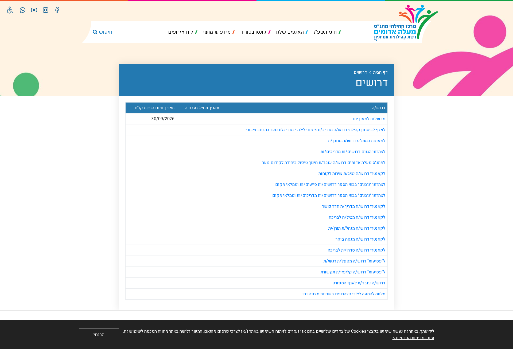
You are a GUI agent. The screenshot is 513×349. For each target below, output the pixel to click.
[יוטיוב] (34, 10)
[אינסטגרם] (45, 10)
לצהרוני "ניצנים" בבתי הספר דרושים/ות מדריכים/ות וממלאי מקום (328, 195)
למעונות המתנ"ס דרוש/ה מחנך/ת (356, 141)
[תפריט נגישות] (10, 10)
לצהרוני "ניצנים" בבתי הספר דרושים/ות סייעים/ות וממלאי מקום (330, 184)
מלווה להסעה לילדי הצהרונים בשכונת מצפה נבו (343, 294)
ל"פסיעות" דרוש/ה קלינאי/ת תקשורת (353, 272)
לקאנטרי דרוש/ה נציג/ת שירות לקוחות (351, 173)
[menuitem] (327, 32)
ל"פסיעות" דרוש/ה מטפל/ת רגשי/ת (354, 261)
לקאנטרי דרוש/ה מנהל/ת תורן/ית (356, 228)
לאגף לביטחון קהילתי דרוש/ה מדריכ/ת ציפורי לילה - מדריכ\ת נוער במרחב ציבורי (315, 130)
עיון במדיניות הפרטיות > (413, 338)
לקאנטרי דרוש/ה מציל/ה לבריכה (357, 217)
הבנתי (99, 334)
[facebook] (57, 10)
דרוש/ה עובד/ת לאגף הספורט (358, 283)
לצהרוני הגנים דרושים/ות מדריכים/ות (353, 151)
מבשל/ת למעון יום (368, 119)
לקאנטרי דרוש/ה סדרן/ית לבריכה (356, 250)
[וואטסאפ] (22, 10)
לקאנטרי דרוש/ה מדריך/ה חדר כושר (353, 206)
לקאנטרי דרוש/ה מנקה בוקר (360, 239)
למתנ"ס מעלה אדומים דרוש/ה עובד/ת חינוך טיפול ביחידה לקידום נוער (323, 162)
